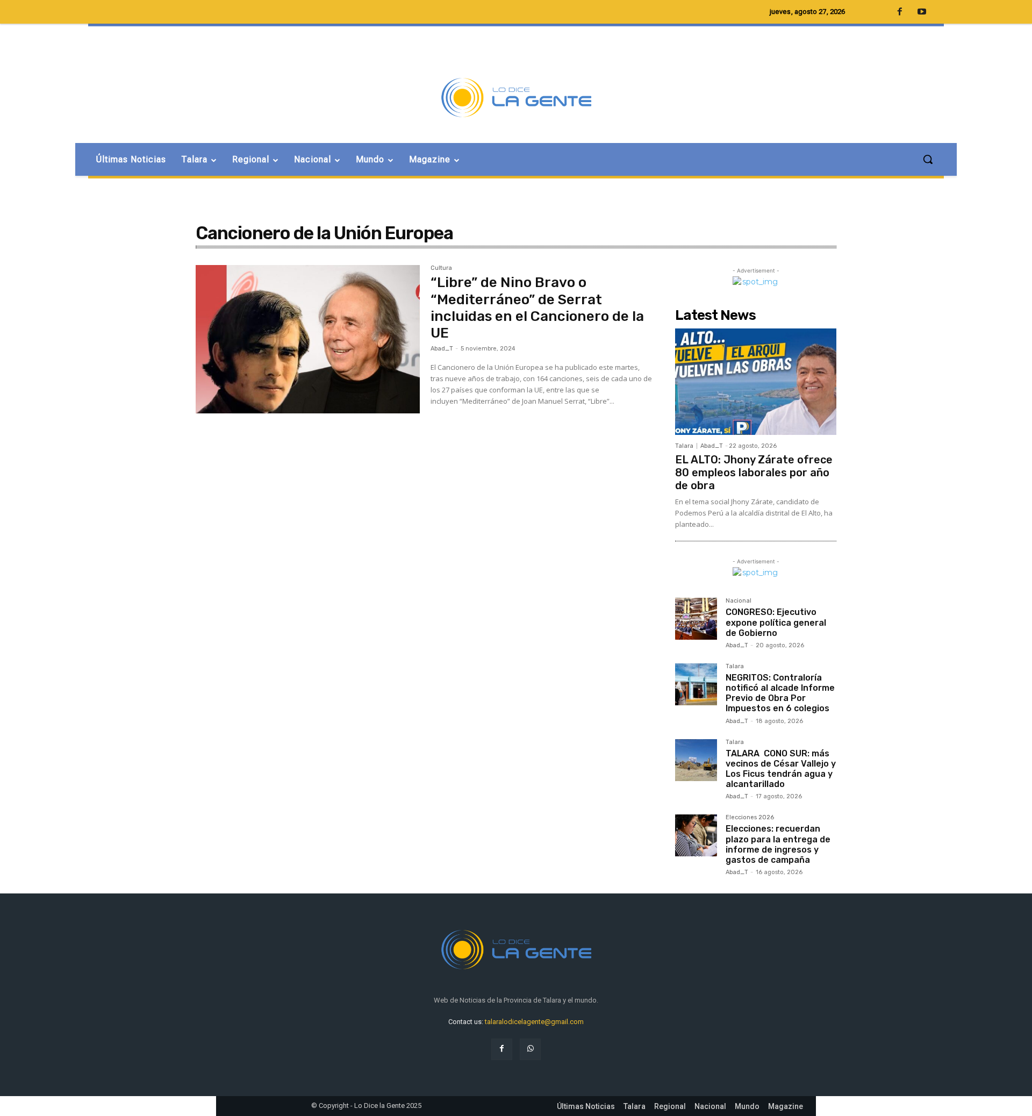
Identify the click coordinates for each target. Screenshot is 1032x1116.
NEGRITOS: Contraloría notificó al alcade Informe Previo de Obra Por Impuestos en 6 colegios (780, 693)
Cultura (441, 268)
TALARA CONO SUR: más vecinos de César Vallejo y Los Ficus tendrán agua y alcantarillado (781, 769)
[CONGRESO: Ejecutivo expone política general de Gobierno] (696, 619)
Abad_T (442, 348)
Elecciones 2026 (750, 817)
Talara (684, 446)
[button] (928, 159)
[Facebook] (501, 1049)
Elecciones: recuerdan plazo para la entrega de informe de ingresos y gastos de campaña (778, 844)
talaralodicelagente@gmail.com (534, 1022)
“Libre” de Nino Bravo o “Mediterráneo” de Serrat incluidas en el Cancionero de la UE (537, 307)
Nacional (738, 601)
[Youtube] (922, 12)
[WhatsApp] (530, 1049)
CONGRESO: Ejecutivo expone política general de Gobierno (776, 622)
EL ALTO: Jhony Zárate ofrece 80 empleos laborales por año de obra (754, 472)
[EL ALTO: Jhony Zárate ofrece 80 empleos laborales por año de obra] (755, 381)
